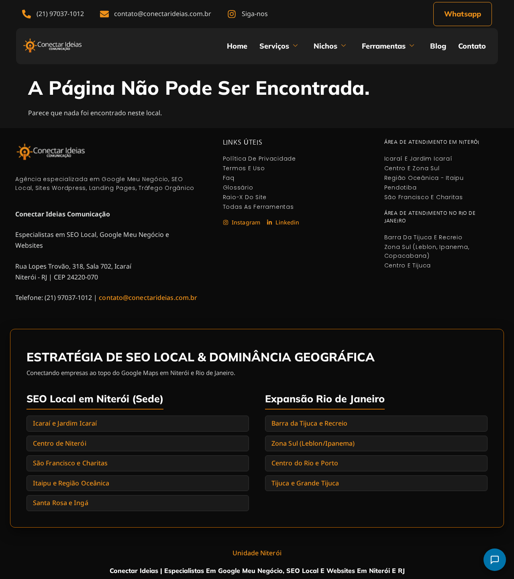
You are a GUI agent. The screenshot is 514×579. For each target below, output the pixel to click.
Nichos (325, 46)
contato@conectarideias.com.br (148, 297)
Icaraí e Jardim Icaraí (65, 423)
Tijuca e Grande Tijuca (305, 483)
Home (237, 46)
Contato (472, 46)
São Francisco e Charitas (70, 463)
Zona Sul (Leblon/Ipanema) (313, 443)
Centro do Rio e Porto (304, 463)
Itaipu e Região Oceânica (71, 483)
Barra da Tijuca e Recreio (309, 423)
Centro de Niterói (59, 443)
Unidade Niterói (257, 552)
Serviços (274, 46)
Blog (438, 46)
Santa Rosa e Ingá (60, 502)
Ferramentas (384, 46)
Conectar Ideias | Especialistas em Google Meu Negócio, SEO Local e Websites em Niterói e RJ (257, 571)
